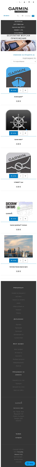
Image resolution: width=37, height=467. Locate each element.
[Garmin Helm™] (18, 122)
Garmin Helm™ (18, 140)
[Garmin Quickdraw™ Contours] (18, 208)
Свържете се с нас (18, 380)
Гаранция (18, 384)
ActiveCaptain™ (18, 97)
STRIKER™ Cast (18, 182)
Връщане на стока (18, 387)
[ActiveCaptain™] (18, 79)
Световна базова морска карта (18, 267)
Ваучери (18, 325)
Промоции (18, 331)
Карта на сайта (18, 390)
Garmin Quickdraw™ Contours (18, 225)
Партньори (18, 328)
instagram (18, 437)
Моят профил (18, 349)
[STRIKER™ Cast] (18, 165)
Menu (7, 16)
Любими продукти (18, 359)
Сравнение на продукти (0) (24, 55)
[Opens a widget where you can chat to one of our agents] (30, 463)
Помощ (18, 313)
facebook (18, 434)
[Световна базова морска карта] (18, 249)
